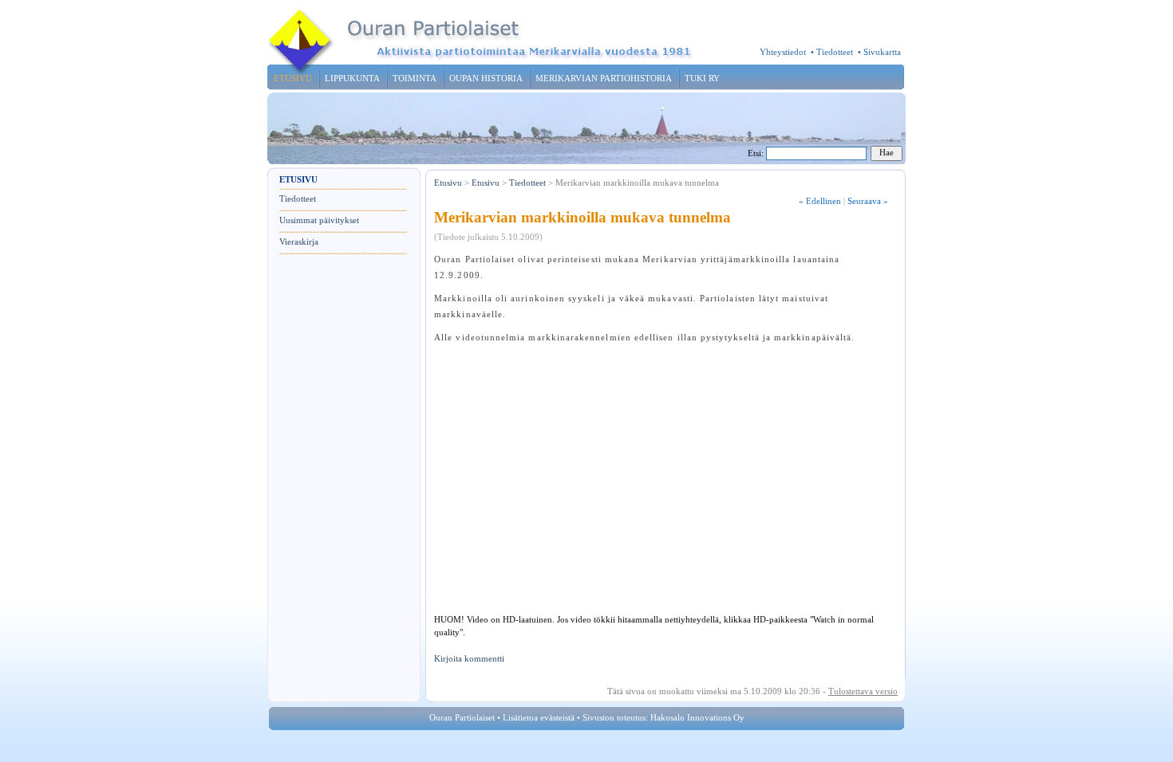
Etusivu (448, 183)
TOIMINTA (414, 78)
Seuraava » (867, 201)
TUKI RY (702, 78)
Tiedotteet (834, 52)
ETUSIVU (293, 78)
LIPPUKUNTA (352, 78)
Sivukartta (882, 52)
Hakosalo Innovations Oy (697, 717)
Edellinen (820, 201)
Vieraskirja (298, 242)
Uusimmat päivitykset (319, 220)
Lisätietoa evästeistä (539, 717)
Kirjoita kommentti (469, 658)
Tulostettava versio (863, 691)
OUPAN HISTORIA (486, 78)
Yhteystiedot (783, 52)
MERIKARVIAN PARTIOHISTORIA (603, 78)
